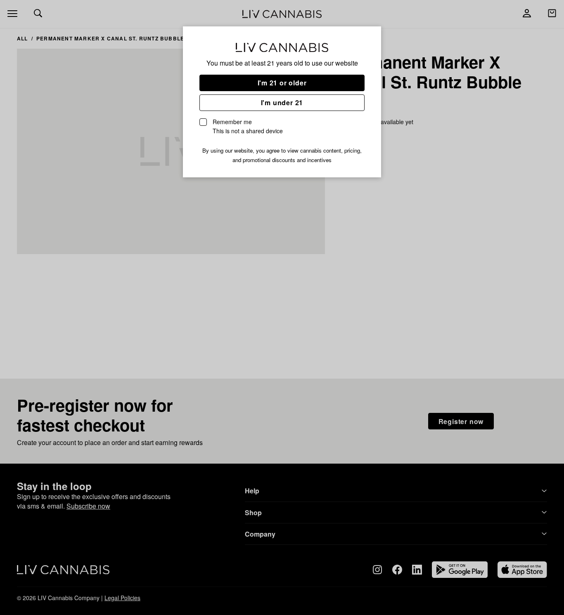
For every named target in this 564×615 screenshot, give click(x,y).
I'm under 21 (282, 102)
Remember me (248, 126)
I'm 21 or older (282, 82)
